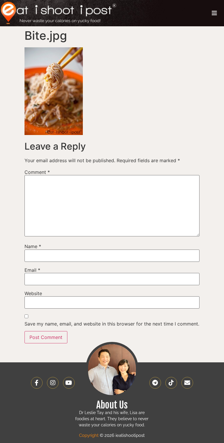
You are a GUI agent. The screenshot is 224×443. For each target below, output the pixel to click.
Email (32, 270)
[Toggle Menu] (214, 13)
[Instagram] (53, 383)
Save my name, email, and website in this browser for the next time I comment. (111, 323)
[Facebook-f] (37, 383)
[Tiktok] (171, 383)
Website (33, 293)
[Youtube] (69, 383)
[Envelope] (187, 383)
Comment (37, 172)
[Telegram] (155, 383)
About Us (112, 405)
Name (32, 246)
